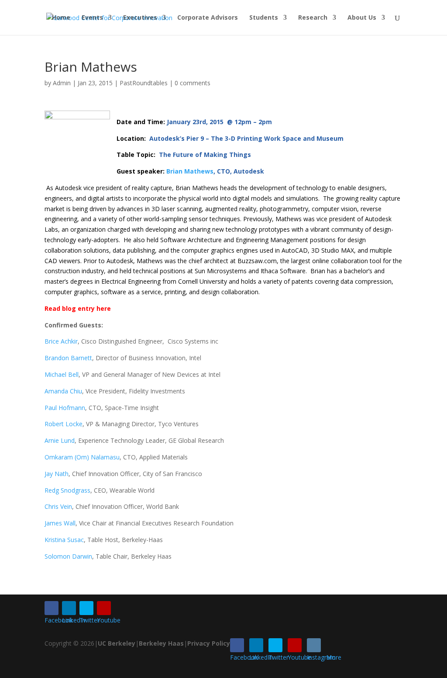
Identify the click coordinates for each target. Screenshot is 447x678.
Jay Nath (57, 473)
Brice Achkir (61, 341)
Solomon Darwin (68, 556)
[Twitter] (86, 608)
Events (92, 17)
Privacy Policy (208, 643)
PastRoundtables (144, 83)
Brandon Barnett (68, 358)
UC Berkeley (116, 643)
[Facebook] (51, 608)
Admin (62, 83)
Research (312, 17)
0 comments (192, 83)
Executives (140, 17)
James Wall (60, 523)
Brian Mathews (189, 171)
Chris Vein (58, 506)
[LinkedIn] (69, 608)
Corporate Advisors (207, 17)
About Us (361, 17)
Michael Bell (62, 374)
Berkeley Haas (161, 643)
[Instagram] (314, 645)
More (333, 657)
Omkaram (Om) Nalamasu (82, 457)
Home (61, 17)
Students (263, 17)
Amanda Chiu (63, 391)
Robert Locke (64, 424)
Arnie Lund (60, 440)
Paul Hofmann (65, 407)
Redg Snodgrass (67, 490)
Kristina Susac (64, 539)
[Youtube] (104, 608)
